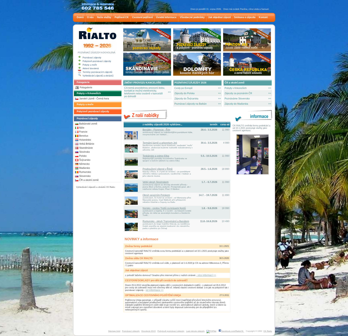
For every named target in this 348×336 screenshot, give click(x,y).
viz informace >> (155, 290)
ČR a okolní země (89, 180)
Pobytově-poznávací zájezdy (97, 61)
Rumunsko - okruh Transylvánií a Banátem (166, 221)
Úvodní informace (165, 17)
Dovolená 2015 (148, 331)
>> (219, 88)
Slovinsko (84, 151)
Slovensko (85, 176)
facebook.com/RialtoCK (232, 331)
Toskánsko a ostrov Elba (156, 156)
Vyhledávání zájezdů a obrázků (98, 75)
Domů (80, 17)
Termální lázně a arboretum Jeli (160, 142)
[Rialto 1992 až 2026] (97, 49)
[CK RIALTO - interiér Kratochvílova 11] (252, 173)
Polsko (83, 156)
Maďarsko (84, 168)
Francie (83, 131)
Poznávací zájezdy (92, 57)
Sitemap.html (114, 331)
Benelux (83, 135)
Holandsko (85, 139)
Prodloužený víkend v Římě (158, 169)
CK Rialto (267, 331)
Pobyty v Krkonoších (89, 93)
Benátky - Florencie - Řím (156, 129)
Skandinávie (86, 147)
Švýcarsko (84, 160)
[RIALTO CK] (97, 38)
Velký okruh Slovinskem (156, 182)
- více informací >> (206, 275)
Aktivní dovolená (91, 68)
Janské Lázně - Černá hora (94, 98)
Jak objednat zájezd (219, 17)
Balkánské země (88, 123)
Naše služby (103, 17)
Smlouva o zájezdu (244, 17)
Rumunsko (85, 172)
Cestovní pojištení (142, 17)
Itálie (81, 127)
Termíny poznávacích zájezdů (97, 72)
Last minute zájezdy (195, 331)
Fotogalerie (83, 82)
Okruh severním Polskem (156, 195)
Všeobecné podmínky (192, 17)
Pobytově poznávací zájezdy (93, 111)
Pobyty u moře (90, 65)
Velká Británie (86, 143)
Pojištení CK (121, 17)
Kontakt (263, 17)
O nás (90, 17)
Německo (84, 164)
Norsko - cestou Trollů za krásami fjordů (164, 208)
